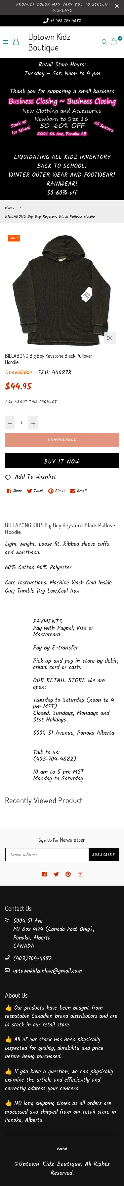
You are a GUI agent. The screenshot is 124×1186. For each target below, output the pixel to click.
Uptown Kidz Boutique (49, 42)
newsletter (62, 839)
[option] (62, 290)
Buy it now (62, 462)
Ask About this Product (31, 402)
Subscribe (103, 855)
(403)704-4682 (32, 958)
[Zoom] (110, 338)
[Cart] (114, 42)
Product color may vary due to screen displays (62, 7)
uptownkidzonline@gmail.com (47, 971)
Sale (14, 238)
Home (9, 208)
